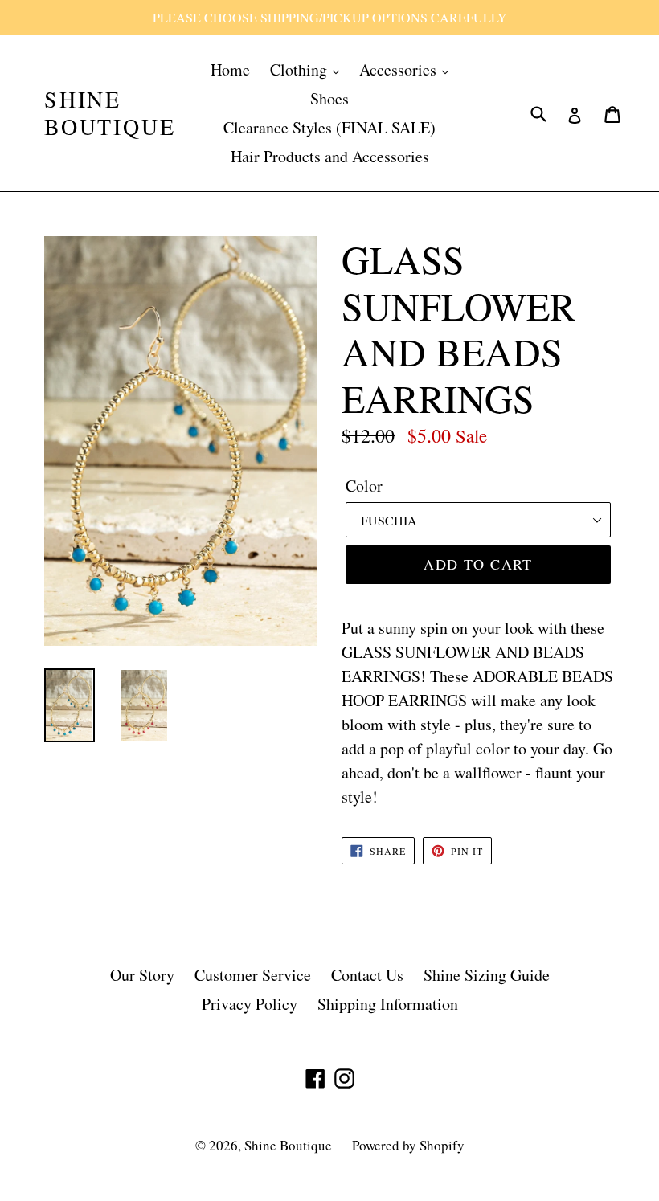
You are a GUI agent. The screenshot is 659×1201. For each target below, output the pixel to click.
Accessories (399, 69)
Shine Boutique (109, 113)
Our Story (142, 975)
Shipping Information (387, 1004)
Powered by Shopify (408, 1145)
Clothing (300, 69)
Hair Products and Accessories (330, 156)
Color (364, 485)
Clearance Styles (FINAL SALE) (329, 127)
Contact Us (367, 975)
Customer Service (252, 975)
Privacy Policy (249, 1004)
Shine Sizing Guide (487, 975)
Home (230, 69)
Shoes (329, 98)
